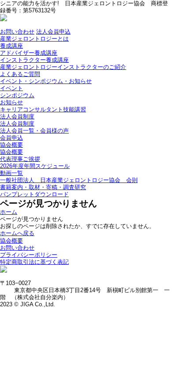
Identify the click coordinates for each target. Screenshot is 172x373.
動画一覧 (11, 173)
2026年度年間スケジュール (35, 166)
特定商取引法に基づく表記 (34, 262)
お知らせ (11, 102)
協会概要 (11, 144)
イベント (11, 88)
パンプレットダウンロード (34, 194)
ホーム (8, 212)
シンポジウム (17, 95)
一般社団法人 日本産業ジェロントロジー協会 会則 (69, 180)
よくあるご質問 (20, 74)
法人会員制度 (17, 116)
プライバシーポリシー (28, 254)
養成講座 (11, 45)
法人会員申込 (53, 31)
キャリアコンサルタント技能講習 (43, 109)
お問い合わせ (17, 31)
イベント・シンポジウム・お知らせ (46, 81)
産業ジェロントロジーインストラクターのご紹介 (63, 67)
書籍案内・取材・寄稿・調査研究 (43, 187)
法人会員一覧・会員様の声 (34, 130)
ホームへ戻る (17, 233)
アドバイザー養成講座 (28, 52)
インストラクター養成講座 (34, 60)
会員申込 (11, 137)
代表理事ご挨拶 (20, 159)
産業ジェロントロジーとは (34, 38)
